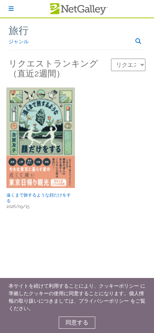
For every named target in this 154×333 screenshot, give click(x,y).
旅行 (19, 30)
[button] (40, 138)
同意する (77, 322)
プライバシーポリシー (104, 301)
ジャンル (19, 41)
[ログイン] (11, 8)
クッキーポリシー (119, 286)
